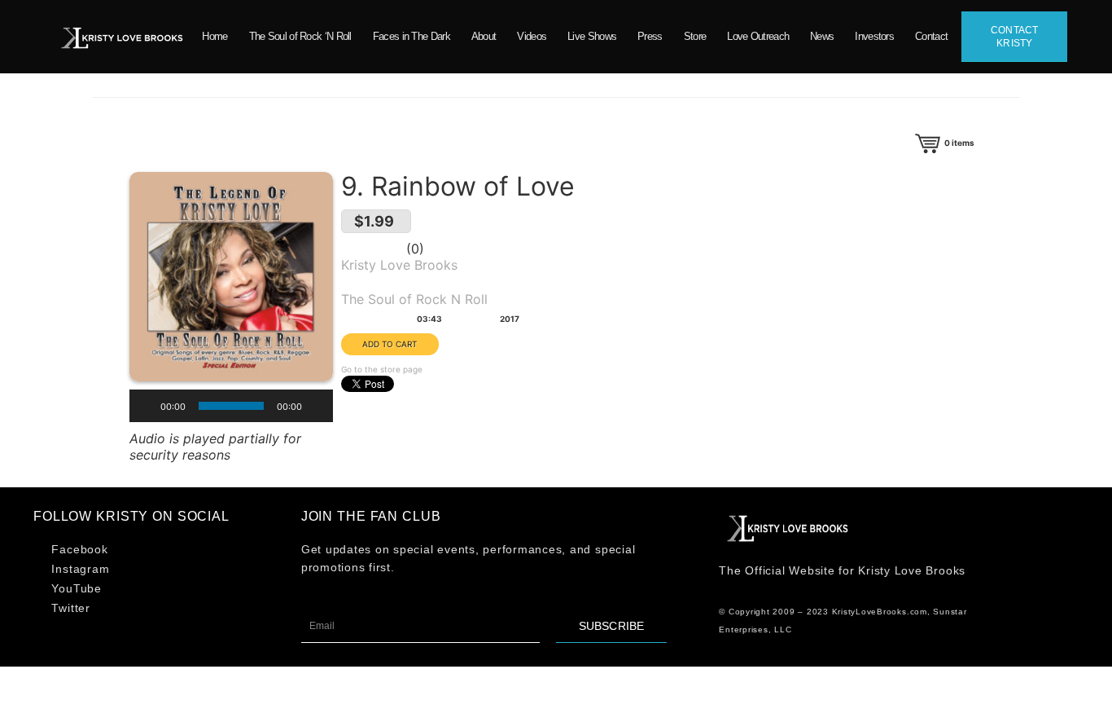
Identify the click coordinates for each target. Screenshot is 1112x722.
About (484, 36)
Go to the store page (381, 369)
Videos (531, 36)
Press (650, 36)
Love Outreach (758, 36)
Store (695, 36)
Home (214, 36)
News (822, 36)
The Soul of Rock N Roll (414, 299)
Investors (874, 36)
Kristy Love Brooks (399, 265)
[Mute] (320, 406)
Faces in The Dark (411, 36)
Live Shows (591, 36)
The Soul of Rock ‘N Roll (300, 36)
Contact (931, 36)
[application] (231, 406)
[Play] (142, 406)
